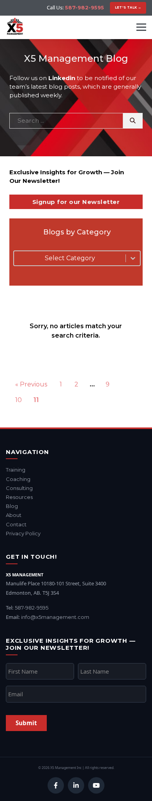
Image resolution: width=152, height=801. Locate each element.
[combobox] (69, 258)
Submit (26, 723)
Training (15, 470)
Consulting (19, 488)
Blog (12, 506)
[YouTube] (96, 785)
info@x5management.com (55, 617)
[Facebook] (56, 785)
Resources (19, 497)
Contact (16, 524)
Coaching (18, 479)
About (13, 515)
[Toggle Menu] (141, 27)
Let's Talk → (128, 7)
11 (36, 400)
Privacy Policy (23, 533)
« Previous (31, 384)
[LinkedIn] (76, 785)
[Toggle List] (133, 258)
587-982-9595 (84, 7)
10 (18, 400)
